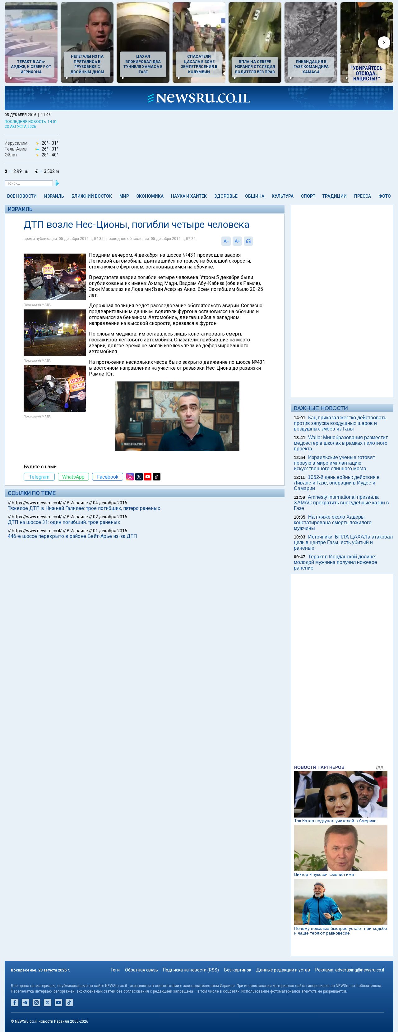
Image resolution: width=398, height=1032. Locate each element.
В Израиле (77, 502)
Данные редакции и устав (283, 969)
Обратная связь (141, 969)
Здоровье (226, 196)
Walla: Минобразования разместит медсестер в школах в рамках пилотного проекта (341, 443)
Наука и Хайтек (189, 196)
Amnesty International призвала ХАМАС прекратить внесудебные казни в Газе (341, 502)
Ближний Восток (92, 196)
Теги (115, 969)
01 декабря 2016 (110, 530)
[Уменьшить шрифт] (226, 241)
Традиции (334, 196)
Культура (283, 196)
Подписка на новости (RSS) (191, 969)
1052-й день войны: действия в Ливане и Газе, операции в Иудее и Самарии (337, 483)
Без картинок (237, 969)
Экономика (150, 196)
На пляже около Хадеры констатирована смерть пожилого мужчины (333, 522)
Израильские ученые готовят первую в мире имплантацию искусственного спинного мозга (334, 463)
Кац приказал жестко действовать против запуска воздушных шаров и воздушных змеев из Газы (340, 423)
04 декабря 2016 (110, 502)
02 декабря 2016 (110, 516)
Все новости (22, 196)
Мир (124, 196)
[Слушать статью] (255, 241)
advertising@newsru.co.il (359, 969)
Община (254, 196)
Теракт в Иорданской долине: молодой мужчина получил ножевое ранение (335, 562)
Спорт (308, 196)
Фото (384, 196)
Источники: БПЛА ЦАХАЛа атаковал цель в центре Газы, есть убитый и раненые (343, 542)
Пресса (362, 196)
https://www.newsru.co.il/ (37, 502)
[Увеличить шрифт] (237, 241)
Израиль (54, 196)
